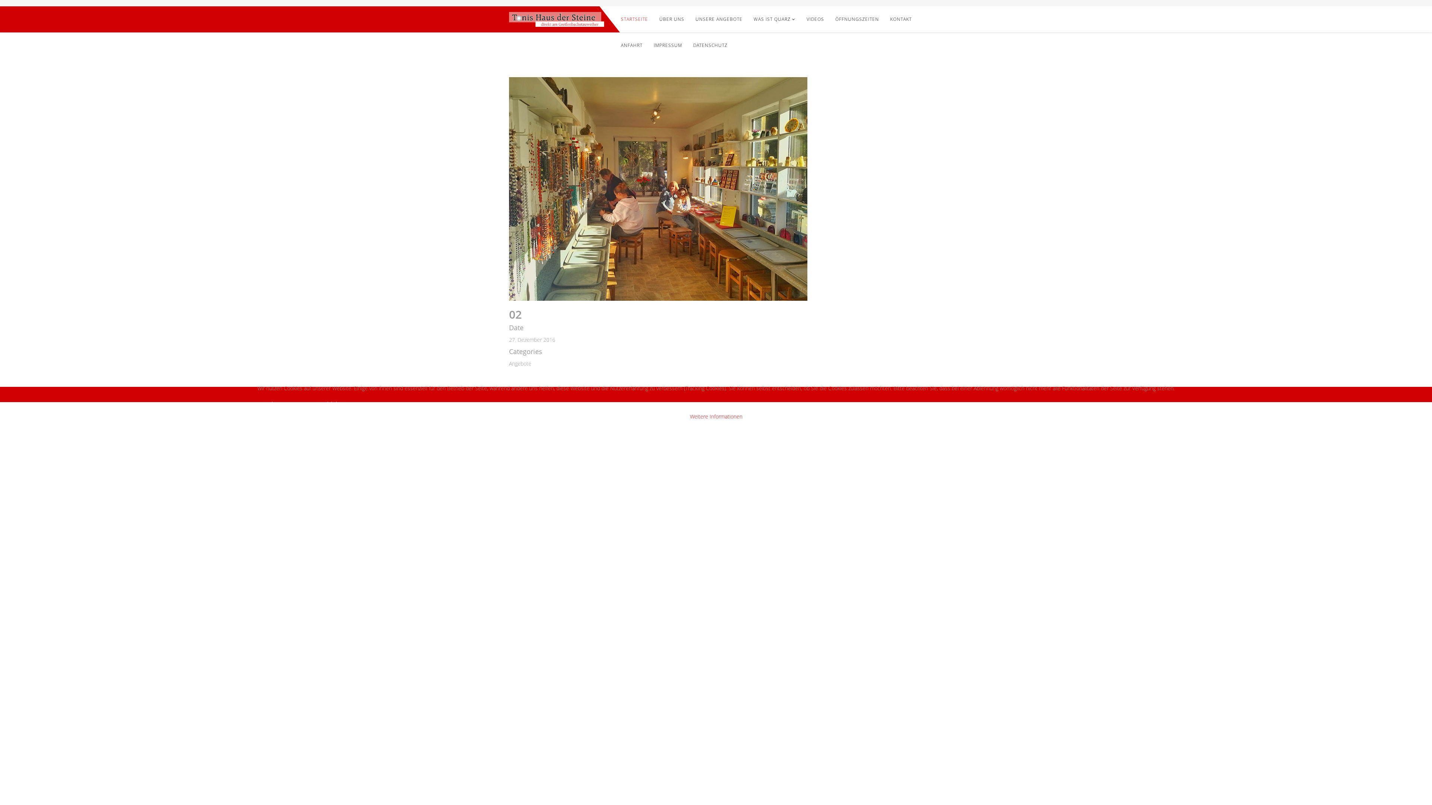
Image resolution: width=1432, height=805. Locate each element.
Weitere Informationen (716, 416)
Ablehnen (336, 404)
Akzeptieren (284, 404)
